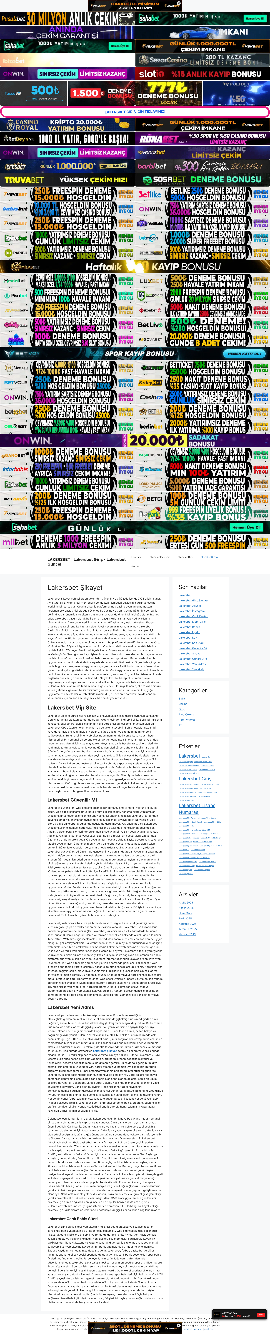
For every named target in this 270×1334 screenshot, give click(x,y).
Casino (183, 703)
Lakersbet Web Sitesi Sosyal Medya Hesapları (197, 854)
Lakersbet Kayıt (188, 637)
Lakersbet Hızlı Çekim (187, 796)
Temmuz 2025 (188, 929)
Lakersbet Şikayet (209, 557)
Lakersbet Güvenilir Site (207, 792)
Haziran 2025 (187, 934)
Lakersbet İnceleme (159, 557)
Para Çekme (186, 714)
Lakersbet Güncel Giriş (193, 658)
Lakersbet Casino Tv (207, 770)
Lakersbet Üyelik (189, 632)
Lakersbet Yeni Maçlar (205, 866)
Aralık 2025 (186, 902)
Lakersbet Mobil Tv (186, 826)
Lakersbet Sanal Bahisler (211, 838)
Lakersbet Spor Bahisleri (188, 846)
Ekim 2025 (185, 913)
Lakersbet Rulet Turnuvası (189, 838)
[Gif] (135, 266)
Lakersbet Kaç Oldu (191, 642)
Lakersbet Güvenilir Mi (193, 648)
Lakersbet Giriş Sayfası (193, 600)
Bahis (182, 698)
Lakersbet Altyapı (190, 605)
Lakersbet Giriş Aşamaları (189, 784)
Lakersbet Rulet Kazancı (188, 834)
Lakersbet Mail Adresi (187, 818)
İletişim (135, 566)
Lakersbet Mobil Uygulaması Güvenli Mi (194, 830)
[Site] (67, 194)
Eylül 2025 (185, 918)
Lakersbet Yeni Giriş (191, 669)
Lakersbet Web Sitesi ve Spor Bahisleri (194, 858)
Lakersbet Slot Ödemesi (202, 842)
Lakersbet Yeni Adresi (192, 664)
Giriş (182, 709)
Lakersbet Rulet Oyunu (209, 834)
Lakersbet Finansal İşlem (188, 774)
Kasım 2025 (186, 907)
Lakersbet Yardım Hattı (188, 862)
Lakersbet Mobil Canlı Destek (190, 822)
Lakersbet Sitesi (185, 842)
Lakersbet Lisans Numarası (197, 809)
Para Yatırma (187, 719)
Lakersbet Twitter (198, 850)
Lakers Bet (206, 757)
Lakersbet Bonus (189, 627)
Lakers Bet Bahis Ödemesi (189, 766)
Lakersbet (136, 557)
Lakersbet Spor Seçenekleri (211, 846)
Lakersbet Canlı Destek (193, 616)
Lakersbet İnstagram (192, 611)
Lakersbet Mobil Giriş (192, 621)
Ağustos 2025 (187, 923)
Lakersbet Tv (184, 850)
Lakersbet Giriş (185, 557)
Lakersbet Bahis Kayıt (203, 762)
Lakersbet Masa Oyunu (207, 818)
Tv (180, 725)
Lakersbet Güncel (186, 788)
